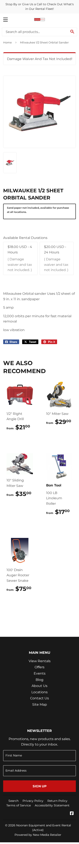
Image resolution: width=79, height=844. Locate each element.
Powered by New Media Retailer (38, 834)
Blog (39, 680)
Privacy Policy (33, 800)
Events (40, 673)
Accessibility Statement (52, 805)
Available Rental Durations (25, 238)
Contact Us (39, 698)
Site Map (39, 704)
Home (7, 42)
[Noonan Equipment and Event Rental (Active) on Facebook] (72, 814)
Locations (39, 692)
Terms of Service (18, 805)
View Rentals (40, 661)
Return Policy (57, 800)
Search (13, 800)
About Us (39, 686)
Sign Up (40, 786)
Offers (39, 667)
